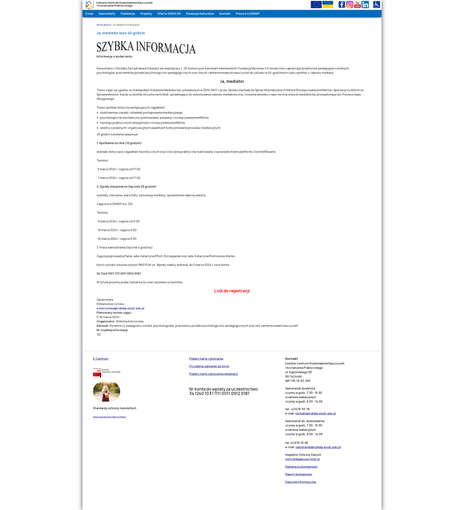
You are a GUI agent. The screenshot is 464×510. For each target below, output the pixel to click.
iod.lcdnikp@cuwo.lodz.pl (302, 459)
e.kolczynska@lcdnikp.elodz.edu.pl (120, 308)
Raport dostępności (298, 474)
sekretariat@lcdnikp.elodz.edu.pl (318, 447)
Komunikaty (107, 14)
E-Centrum (100, 359)
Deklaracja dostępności (301, 467)
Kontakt (224, 14)
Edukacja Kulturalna (200, 14)
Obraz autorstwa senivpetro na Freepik (109, 417)
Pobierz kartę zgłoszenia (206, 359)
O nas (89, 14)
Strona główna (104, 24)
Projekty (146, 14)
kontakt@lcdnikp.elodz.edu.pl (315, 413)
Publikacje (128, 14)
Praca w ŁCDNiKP (248, 14)
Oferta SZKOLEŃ (169, 14)
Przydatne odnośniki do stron (209, 366)
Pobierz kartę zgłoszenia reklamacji (213, 374)
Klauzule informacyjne (300, 482)
